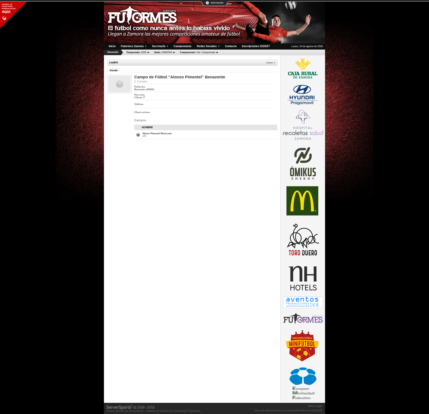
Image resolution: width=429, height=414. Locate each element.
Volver (269, 62)
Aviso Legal (315, 406)
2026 (136, 52)
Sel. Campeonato (197, 52)
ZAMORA (163, 52)
